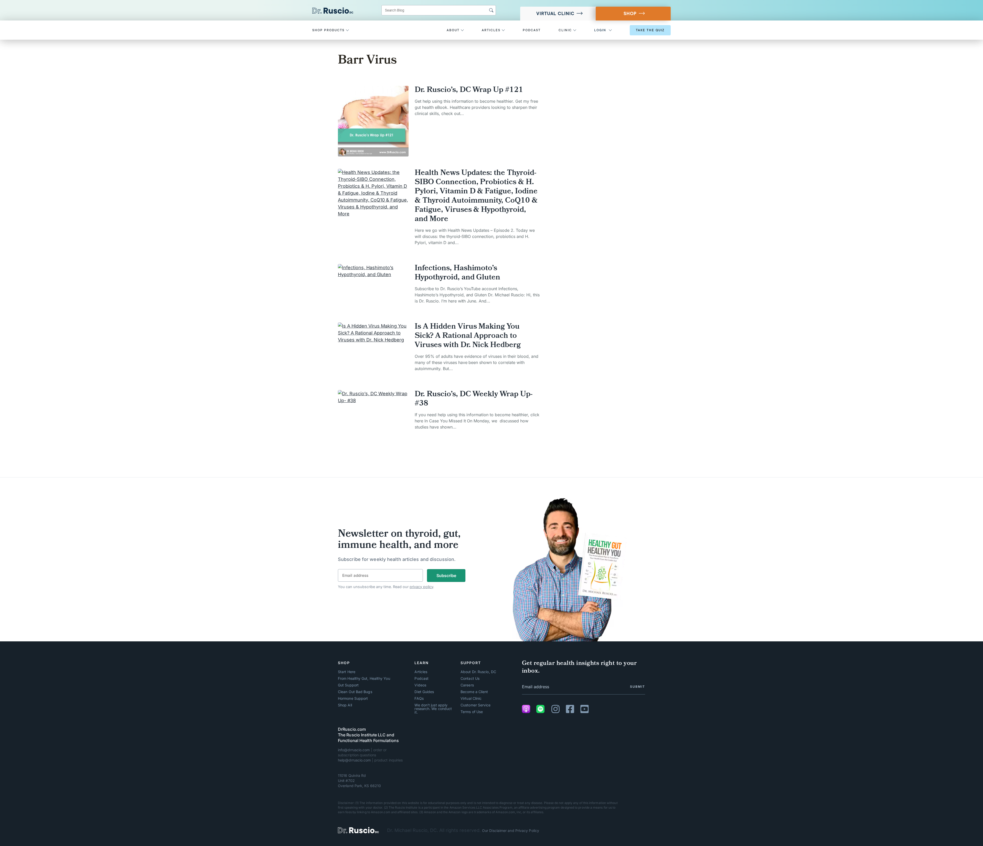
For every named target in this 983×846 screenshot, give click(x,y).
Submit (637, 686)
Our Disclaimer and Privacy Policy (510, 830)
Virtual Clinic (555, 13)
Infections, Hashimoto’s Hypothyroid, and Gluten (457, 273)
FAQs (418, 698)
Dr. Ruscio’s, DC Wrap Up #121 (469, 90)
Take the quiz (650, 30)
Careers (467, 685)
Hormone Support (353, 698)
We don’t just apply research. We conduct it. (433, 708)
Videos (420, 685)
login (600, 30)
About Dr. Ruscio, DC (478, 672)
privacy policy (421, 586)
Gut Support (348, 685)
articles (492, 30)
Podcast (421, 678)
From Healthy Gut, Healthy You (364, 678)
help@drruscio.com (354, 760)
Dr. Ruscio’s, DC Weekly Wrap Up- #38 (473, 399)
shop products (329, 30)
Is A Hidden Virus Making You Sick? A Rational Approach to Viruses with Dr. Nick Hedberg (468, 336)
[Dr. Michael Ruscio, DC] (358, 830)
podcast (532, 30)
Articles (420, 672)
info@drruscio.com (354, 750)
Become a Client (474, 692)
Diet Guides (424, 692)
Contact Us (470, 678)
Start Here (346, 672)
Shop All (345, 705)
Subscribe (446, 575)
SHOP (630, 13)
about (454, 30)
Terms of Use (472, 712)
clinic (566, 30)
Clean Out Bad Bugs (355, 692)
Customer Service (475, 705)
